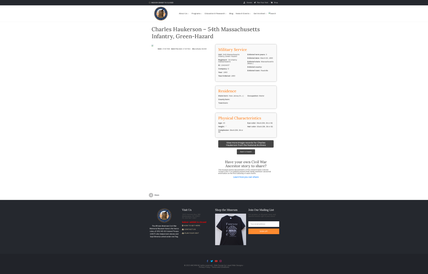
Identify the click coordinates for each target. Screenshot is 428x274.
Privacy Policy (205, 267)
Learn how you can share (246, 177)
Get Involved (259, 13)
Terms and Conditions (220, 267)
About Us (183, 13)
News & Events (242, 13)
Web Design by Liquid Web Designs (228, 265)
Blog (231, 13)
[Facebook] (207, 261)
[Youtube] (216, 261)
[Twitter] (212, 261)
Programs (196, 13)
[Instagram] (221, 261)
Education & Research (215, 13)
